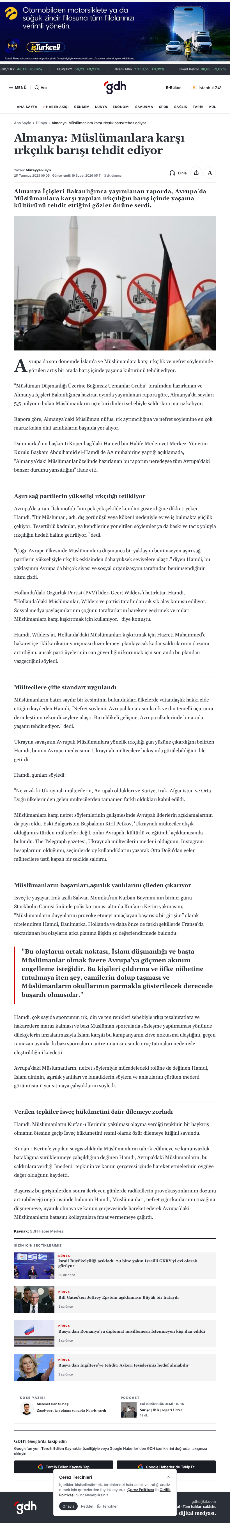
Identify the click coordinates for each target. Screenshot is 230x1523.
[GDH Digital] (115, 87)
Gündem (81, 107)
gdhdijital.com (204, 1501)
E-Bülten (173, 87)
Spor (164, 107)
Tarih (198, 107)
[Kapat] (168, 1476)
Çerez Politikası (140, 1489)
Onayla (68, 1506)
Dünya (101, 107)
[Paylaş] (196, 173)
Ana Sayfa (27, 107)
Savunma (144, 107)
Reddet (87, 1506)
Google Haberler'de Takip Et (170, 1467)
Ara (43, 87)
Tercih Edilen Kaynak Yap (67, 1467)
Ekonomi (121, 107)
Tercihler (110, 1506)
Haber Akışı (55, 108)
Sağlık (180, 107)
